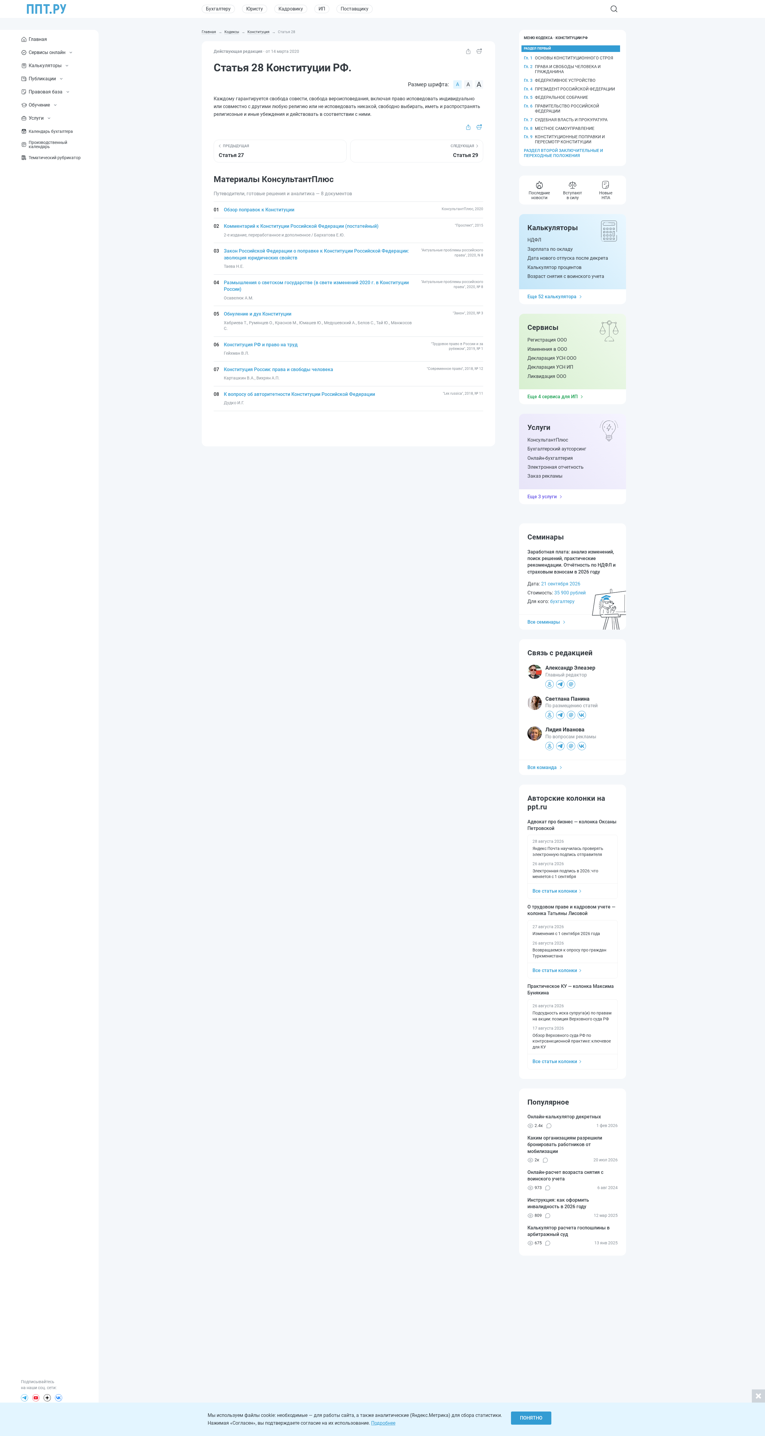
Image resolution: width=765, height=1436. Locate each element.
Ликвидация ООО (546, 376)
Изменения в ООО (547, 349)
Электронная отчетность (555, 467)
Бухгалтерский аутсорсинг (556, 449)
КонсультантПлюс (547, 440)
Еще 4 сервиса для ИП (552, 396)
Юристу (254, 9)
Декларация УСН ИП (550, 367)
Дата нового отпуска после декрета (567, 258)
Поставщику (354, 9)
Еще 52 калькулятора (551, 296)
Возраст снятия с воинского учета (565, 276)
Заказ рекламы (544, 476)
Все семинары (543, 622)
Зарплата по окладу (550, 249)
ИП (322, 9)
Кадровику (291, 9)
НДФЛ (534, 240)
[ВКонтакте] (58, 1397)
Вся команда (542, 767)
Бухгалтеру (218, 9)
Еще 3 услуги (542, 496)
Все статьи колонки (555, 891)
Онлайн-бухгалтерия (550, 458)
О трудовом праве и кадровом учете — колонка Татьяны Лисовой (571, 910)
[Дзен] (47, 1397)
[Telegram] (24, 1397)
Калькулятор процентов (554, 267)
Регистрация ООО (547, 340)
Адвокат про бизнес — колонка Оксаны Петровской (571, 825)
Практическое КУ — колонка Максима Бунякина (570, 989)
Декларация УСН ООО (551, 358)
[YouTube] (35, 1397)
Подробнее (383, 1423)
